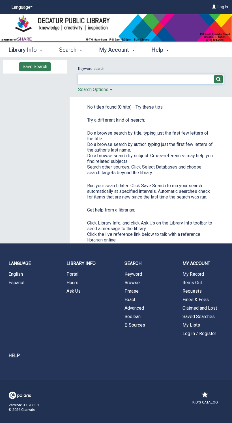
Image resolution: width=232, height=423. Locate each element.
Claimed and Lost (199, 308)
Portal (72, 274)
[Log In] (214, 7)
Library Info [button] (23, 49)
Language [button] (19, 263)
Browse (132, 282)
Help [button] (158, 49)
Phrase (131, 291)
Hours (72, 282)
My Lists (191, 325)
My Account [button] (114, 49)
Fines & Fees (195, 299)
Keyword (133, 274)
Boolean (132, 316)
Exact (129, 299)
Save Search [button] (35, 66)
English (15, 274)
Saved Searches (198, 316)
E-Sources (134, 325)
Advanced (134, 308)
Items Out (192, 282)
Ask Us (73, 291)
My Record (193, 274)
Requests (192, 291)
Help (14, 355)
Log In (223, 7)
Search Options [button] (93, 89)
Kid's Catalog (205, 402)
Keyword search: (92, 68)
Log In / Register (199, 333)
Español (16, 282)
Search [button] (68, 49)
